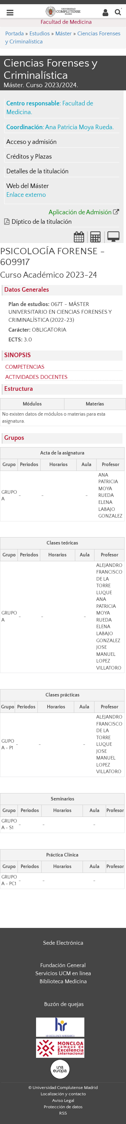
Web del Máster (27, 186)
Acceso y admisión (31, 142)
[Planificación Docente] (79, 239)
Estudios (39, 33)
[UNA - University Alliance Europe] (60, 1069)
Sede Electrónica (63, 943)
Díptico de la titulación (42, 222)
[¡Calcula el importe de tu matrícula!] (96, 239)
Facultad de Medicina (66, 22)
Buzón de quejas (64, 1004)
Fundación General (63, 965)
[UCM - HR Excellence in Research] (60, 1027)
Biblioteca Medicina (63, 981)
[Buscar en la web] (118, 11)
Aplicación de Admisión (80, 212)
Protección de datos (63, 1106)
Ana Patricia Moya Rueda (78, 127)
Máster (63, 33)
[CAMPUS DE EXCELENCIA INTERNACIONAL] (60, 1048)
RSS (63, 1113)
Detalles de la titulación (37, 171)
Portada (14, 33)
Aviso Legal (63, 1100)
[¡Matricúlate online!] (113, 239)
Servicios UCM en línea (63, 973)
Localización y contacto (63, 1093)
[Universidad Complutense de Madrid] (63, 11)
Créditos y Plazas (29, 156)
